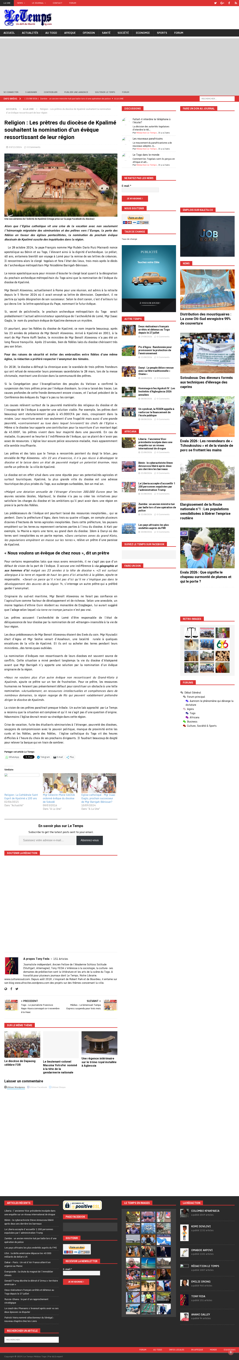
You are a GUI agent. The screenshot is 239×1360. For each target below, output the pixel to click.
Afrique (70, 33)
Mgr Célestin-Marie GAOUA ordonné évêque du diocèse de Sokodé (59, 798)
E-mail (126, 186)
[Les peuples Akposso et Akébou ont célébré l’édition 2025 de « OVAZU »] (191, 644)
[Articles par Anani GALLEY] (184, 1319)
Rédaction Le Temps (146, 132)
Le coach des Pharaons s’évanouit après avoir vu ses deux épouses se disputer (31, 1310)
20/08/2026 (146, 531)
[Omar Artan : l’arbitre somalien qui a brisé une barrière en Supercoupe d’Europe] (148, 1297)
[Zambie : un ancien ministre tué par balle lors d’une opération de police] (129, 508)
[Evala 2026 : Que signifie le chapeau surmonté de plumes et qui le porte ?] (207, 548)
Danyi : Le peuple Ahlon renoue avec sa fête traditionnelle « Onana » (156, 370)
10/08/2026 (146, 378)
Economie (143, 33)
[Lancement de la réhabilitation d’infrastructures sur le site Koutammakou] (191, 656)
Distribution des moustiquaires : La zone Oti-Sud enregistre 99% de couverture (205, 318)
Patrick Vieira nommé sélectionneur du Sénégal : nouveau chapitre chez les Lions (29, 1319)
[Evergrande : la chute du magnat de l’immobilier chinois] (148, 1240)
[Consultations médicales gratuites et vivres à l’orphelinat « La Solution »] (207, 633)
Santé (106, 33)
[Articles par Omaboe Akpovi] (184, 1255)
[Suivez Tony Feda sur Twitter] (15, 989)
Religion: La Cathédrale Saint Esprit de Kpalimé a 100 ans (21, 796)
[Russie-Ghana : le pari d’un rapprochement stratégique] (148, 1251)
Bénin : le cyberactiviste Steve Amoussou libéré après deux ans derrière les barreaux (155, 466)
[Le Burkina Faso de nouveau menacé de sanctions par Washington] (164, 1286)
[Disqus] (60, 1139)
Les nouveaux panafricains (148, 139)
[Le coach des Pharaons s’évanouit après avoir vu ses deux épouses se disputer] (164, 1251)
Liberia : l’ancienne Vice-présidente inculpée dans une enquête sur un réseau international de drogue (29, 1212)
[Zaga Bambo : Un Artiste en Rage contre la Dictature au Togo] (223, 667)
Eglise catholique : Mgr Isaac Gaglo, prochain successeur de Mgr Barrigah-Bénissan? (98, 798)
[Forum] (236, 3)
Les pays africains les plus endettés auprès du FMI (30, 1247)
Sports (162, 33)
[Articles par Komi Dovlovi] (184, 1239)
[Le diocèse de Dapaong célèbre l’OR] (22, 1044)
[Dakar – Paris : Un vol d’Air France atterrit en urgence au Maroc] (133, 1240)
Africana (130, 431)
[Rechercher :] (217, 98)
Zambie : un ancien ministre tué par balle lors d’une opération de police (157, 507)
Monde (213, 1349)
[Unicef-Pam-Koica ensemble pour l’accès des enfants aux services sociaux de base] (207, 644)
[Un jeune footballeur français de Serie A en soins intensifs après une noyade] (133, 1274)
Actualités (30, 33)
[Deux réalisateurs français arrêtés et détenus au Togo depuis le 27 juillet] (129, 330)
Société (123, 33)
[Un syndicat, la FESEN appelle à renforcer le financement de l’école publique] (129, 412)
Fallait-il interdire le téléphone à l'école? (151, 120)
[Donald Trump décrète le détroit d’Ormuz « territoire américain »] (164, 1240)
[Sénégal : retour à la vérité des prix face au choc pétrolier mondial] (133, 1297)
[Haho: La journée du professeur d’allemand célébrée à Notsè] (207, 667)
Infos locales (176, 1349)
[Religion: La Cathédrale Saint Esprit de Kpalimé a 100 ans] (21, 783)
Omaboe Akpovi (202, 1250)
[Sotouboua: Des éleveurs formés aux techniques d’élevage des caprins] (207, 353)
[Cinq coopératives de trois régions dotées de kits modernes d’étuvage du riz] (207, 656)
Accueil (9, 33)
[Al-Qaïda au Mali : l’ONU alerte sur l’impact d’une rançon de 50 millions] (148, 1286)
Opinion (89, 33)
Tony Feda (198, 1296)
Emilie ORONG (200, 1282)
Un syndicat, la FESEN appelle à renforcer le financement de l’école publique (156, 412)
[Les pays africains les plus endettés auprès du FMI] (129, 528)
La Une (6, 3)
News (20, 3)
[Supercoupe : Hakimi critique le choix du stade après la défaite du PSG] (148, 1274)
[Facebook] (229, 3)
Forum (72, 3)
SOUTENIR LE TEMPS (105, 92)
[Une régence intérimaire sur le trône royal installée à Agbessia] (99, 1043)
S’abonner (31, 92)
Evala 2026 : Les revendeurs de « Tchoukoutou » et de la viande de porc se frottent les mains (206, 445)
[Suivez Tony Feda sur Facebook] (10, 989)
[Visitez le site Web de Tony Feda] (5, 989)
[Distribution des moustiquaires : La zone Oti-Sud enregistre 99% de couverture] (207, 289)
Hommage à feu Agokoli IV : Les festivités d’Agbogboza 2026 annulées (156, 391)
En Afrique (197, 1349)
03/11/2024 (15, 147)
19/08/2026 (146, 336)
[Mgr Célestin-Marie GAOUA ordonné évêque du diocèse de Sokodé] (60, 783)
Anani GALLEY (200, 1314)
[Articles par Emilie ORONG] (184, 1284)
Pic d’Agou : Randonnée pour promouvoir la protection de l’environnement (155, 350)
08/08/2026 (146, 398)
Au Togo (51, 33)
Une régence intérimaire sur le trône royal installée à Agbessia (99, 1062)
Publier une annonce (76, 92)
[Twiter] (215, 3)
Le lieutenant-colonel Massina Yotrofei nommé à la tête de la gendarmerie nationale (60, 1067)
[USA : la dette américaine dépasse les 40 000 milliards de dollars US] (164, 1228)
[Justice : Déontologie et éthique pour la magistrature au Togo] (191, 633)
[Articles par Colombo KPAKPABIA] (184, 1215)
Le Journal (38, 3)
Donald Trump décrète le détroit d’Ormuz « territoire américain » (31, 1282)
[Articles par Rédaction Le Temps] (184, 1271)
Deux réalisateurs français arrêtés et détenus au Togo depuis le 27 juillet (154, 329)
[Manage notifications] (231, 1352)
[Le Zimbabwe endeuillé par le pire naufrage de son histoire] (133, 1286)
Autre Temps (133, 319)
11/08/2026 (146, 357)
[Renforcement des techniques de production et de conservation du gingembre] (223, 656)
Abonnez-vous (90, 840)
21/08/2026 (146, 452)
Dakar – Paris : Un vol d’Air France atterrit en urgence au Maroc (27, 1264)
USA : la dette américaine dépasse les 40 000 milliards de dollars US (27, 1255)
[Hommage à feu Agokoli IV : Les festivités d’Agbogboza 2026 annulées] (129, 392)
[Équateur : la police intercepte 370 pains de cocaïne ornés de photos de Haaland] (148, 1309)
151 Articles (60, 959)
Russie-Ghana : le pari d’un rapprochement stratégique (26, 1301)
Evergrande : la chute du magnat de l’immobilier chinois (28, 1273)
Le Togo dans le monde (146, 155)
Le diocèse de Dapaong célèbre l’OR (20, 1062)
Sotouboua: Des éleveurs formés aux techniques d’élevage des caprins (206, 382)
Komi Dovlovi (201, 1226)
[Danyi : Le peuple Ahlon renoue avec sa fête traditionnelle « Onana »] (129, 371)
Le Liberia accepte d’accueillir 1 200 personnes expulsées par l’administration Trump (156, 486)
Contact (57, 3)
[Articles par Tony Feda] (184, 1303)
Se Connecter (10, 92)
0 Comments (33, 147)
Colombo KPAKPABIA (205, 1211)
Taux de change (129, 239)
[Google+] (222, 3)
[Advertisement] (119, 62)
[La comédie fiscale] (191, 667)
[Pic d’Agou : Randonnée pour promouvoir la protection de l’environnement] (129, 351)
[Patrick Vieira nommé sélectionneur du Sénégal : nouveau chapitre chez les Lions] (133, 1263)
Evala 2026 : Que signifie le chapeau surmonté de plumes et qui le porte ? (205, 576)
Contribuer (50, 92)
